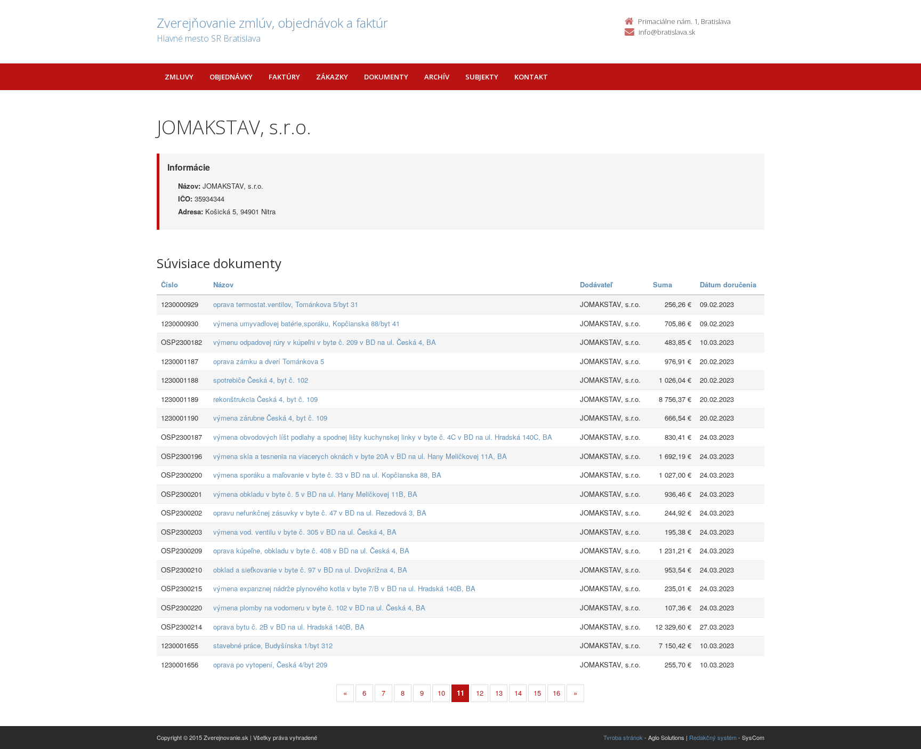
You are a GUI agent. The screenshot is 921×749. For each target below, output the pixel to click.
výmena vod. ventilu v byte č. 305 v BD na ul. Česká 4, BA (305, 532)
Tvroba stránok (623, 737)
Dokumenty (386, 77)
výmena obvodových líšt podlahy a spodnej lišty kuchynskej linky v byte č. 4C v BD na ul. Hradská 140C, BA (382, 437)
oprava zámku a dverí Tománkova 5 (268, 361)
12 (479, 693)
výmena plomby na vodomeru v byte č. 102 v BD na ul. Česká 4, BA (319, 607)
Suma (662, 284)
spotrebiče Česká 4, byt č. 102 (260, 380)
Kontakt (531, 77)
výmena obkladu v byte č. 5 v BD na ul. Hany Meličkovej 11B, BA (315, 494)
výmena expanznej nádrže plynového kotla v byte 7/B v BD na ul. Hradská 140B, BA (344, 588)
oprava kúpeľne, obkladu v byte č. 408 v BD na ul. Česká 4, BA (311, 550)
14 (518, 693)
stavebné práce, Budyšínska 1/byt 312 (273, 645)
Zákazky (332, 77)
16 (556, 693)
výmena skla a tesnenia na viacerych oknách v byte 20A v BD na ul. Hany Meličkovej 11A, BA (360, 456)
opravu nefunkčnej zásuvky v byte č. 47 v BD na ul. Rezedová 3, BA (319, 513)
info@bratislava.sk (667, 32)
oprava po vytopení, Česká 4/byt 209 (270, 664)
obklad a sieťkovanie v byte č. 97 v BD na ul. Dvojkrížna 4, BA (310, 570)
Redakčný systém (713, 737)
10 (441, 693)
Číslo (169, 284)
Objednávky (231, 77)
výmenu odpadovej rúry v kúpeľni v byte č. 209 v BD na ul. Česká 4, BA (324, 342)
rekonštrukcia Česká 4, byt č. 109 (265, 399)
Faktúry (284, 77)
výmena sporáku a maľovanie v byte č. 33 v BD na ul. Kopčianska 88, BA (327, 475)
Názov (223, 284)
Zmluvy (179, 77)
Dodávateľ (596, 284)
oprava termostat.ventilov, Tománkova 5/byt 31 (285, 304)
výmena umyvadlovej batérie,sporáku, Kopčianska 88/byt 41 (306, 323)
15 (537, 693)
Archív (436, 77)
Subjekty (481, 77)
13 (499, 693)
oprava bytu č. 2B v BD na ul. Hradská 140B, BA (289, 627)
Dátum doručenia (728, 284)
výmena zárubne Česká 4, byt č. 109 (270, 418)
